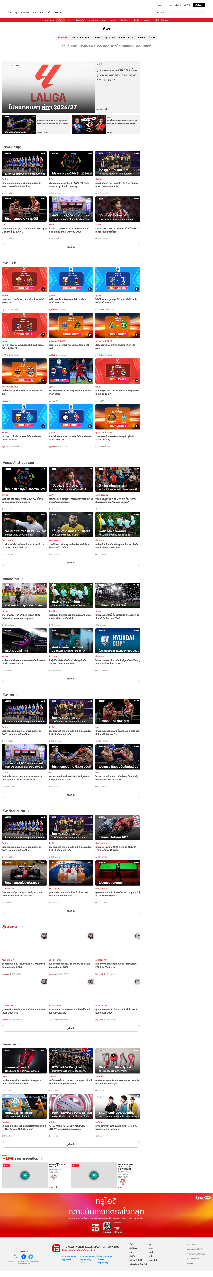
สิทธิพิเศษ (25, 12)
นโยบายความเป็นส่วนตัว (196, 1253)
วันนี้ (9, 12)
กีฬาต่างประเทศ (13, 811)
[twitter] (30, 1256)
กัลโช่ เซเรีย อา (101, 494)
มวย (3, 224)
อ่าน (34, 12)
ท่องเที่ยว (124, 20)
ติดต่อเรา (190, 1263)
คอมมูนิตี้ (153, 1260)
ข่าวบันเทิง (80, 20)
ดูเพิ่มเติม (71, 247)
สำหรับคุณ (49, 20)
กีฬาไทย (141, 37)
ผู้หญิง (136, 20)
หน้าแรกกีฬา (63, 37)
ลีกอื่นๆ (51, 179)
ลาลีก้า (98, 224)
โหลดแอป (161, 5)
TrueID (15, 5)
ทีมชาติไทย (99, 540)
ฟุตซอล (5, 611)
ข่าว (69, 20)
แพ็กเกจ (152, 1256)
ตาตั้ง (49, 12)
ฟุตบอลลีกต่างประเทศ (81, 37)
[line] (16, 1256)
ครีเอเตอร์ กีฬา (8, 959)
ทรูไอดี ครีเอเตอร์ (161, 20)
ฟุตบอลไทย (110, 37)
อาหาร (113, 20)
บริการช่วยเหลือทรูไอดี (138, 1264)
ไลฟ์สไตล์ (9, 1044)
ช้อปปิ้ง (132, 1256)
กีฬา (60, 20)
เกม (41, 12)
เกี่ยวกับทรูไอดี (192, 1244)
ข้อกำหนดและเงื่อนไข (195, 1249)
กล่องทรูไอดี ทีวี (175, 5)
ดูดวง (146, 20)
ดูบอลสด (97, 37)
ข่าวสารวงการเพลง (97, 20)
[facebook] (23, 1256)
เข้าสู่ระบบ (199, 5)
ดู (16, 12)
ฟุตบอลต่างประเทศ (126, 37)
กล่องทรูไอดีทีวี (135, 1260)
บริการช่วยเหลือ (193, 1258)
